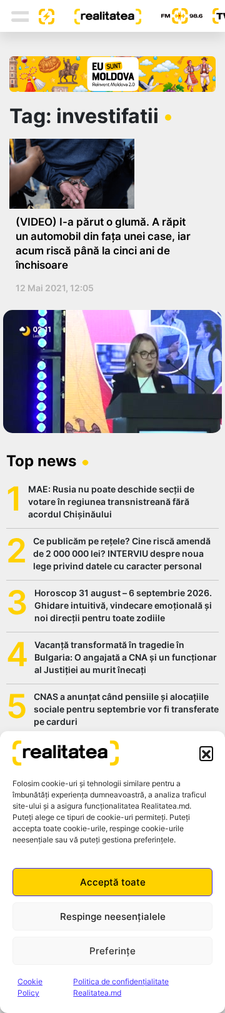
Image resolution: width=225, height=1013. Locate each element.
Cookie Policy (30, 987)
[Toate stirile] (42, 15)
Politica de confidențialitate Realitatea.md (121, 987)
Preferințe (112, 951)
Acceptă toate (113, 882)
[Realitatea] (97, 15)
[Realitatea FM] (171, 16)
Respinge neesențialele (113, 916)
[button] (206, 753)
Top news (41, 461)
